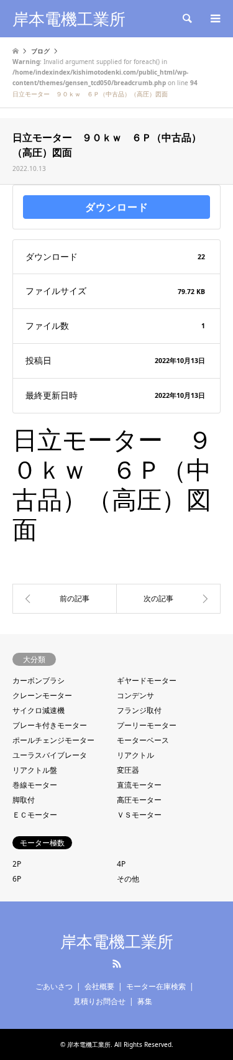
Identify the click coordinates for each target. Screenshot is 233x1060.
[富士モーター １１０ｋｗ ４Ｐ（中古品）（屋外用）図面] (169, 599)
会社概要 (99, 986)
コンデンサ (135, 695)
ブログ (40, 51)
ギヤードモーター (146, 680)
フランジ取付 (139, 710)
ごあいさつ (54, 986)
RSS (116, 963)
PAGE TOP (213, 1013)
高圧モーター (139, 800)
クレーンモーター (42, 695)
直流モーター (139, 785)
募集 (144, 1001)
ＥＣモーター (34, 814)
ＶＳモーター (139, 814)
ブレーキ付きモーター (49, 725)
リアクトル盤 (34, 770)
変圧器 (128, 770)
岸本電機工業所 (116, 942)
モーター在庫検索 (156, 986)
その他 (128, 878)
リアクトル (135, 755)
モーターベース (143, 740)
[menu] (214, 18)
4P (121, 864)
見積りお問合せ (99, 1001)
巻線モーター (34, 785)
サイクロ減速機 (38, 710)
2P (16, 864)
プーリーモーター (146, 725)
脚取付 (23, 800)
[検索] (186, 18)
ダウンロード (116, 207)
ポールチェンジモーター (53, 740)
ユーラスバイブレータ (49, 755)
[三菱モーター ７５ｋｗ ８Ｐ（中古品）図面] (64, 599)
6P (16, 878)
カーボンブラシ (38, 680)
